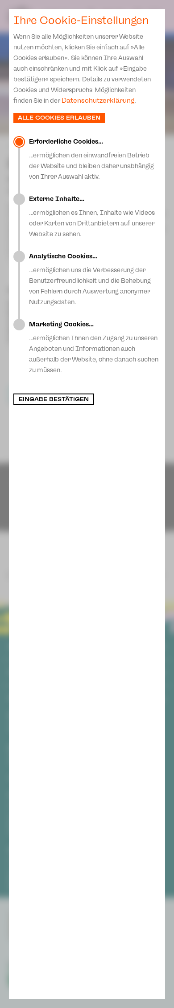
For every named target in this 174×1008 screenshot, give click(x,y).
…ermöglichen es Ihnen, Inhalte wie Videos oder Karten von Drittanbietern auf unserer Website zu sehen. (92, 216)
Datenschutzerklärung (98, 100)
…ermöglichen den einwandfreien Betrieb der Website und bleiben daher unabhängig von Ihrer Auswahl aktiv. (91, 159)
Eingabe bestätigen (54, 399)
